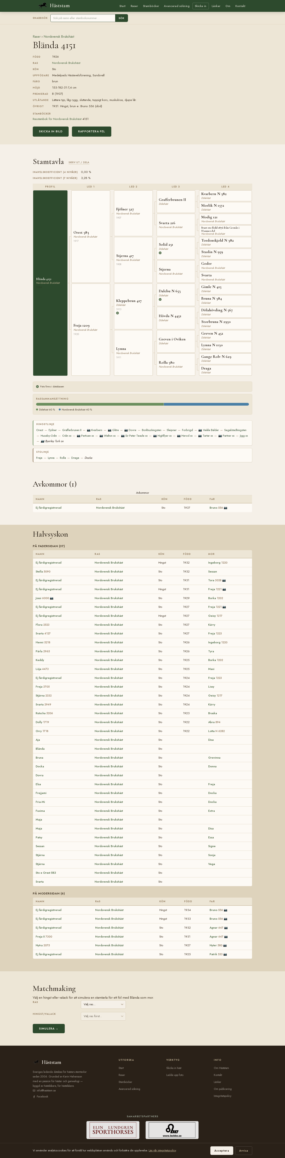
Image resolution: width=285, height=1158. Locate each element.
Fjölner (53, 430)
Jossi (42, 598)
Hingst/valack (44, 1014)
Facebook (42, 1096)
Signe (212, 846)
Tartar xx (205, 436)
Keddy (40, 660)
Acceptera (221, 1151)
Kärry (211, 625)
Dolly (42, 722)
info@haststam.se (46, 1090)
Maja (39, 819)
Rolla (63, 458)
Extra (211, 811)
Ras (35, 1002)
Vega (211, 864)
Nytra (43, 945)
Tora (214, 580)
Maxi (211, 669)
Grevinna (214, 758)
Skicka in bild (50, 131)
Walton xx (107, 436)
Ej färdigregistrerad (48, 508)
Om (227, 6)
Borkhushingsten (151, 430)
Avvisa (243, 1151)
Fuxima (40, 811)
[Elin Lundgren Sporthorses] (112, 1130)
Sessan (212, 571)
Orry (42, 731)
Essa (211, 837)
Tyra (211, 651)
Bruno (216, 508)
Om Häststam (221, 1068)
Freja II (44, 936)
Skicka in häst (173, 1068)
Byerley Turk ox (52, 441)
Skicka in (200, 6)
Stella (43, 571)
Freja (39, 458)
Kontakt (240, 6)
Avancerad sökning (176, 6)
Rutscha (44, 713)
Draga (75, 458)
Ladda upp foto (174, 1075)
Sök (121, 18)
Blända (40, 749)
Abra (214, 722)
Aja (38, 740)
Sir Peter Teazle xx (134, 436)
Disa (211, 740)
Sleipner (172, 430)
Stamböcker (151, 6)
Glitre (113, 430)
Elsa (38, 784)
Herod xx (185, 436)
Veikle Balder (208, 430)
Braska (212, 713)
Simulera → (49, 1028)
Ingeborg (217, 562)
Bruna (39, 758)
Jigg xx (244, 436)
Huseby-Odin (49, 436)
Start (122, 6)
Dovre (130, 430)
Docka (88, 458)
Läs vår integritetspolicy (162, 1150)
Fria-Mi (40, 802)
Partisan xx (85, 436)
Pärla (43, 651)
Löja (42, 669)
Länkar (216, 6)
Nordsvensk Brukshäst (59, 36)
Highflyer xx (162, 436)
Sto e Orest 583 (46, 873)
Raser (134, 6)
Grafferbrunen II (71, 430)
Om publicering (223, 1089)
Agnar (216, 928)
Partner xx (226, 436)
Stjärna (44, 695)
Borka (215, 598)
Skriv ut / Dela (79, 162)
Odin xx (66, 436)
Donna (212, 766)
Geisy (215, 616)
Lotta (216, 731)
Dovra (39, 775)
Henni (43, 642)
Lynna (51, 458)
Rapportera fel (91, 131)
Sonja (211, 855)
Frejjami (41, 793)
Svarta (43, 633)
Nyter (216, 945)
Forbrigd (187, 430)
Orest (39, 430)
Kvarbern (94, 430)
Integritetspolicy (222, 1096)
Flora (42, 625)
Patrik (216, 954)
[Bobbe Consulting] (172, 1130)
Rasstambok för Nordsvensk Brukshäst (57, 119)
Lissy (211, 686)
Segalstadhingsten (235, 430)
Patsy (39, 837)
